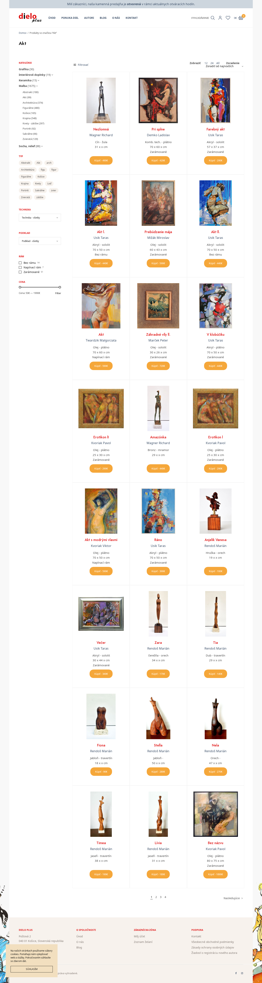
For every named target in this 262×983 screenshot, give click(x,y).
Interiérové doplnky (32, 75)
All (218, 63)
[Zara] (158, 613)
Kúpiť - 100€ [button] (215, 571)
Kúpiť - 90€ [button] (101, 771)
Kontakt (132, 18)
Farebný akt (216, 129)
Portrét (27, 128)
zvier (53, 190)
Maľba (23, 86)
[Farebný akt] (215, 100)
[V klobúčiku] (215, 305)
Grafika (24, 69)
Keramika (25, 80)
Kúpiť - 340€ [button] (101, 673)
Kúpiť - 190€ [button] (101, 874)
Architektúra (30, 102)
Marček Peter (158, 340)
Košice (26, 113)
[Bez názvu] (215, 814)
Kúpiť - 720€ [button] (158, 366)
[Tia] (215, 613)
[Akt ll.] (215, 203)
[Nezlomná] (101, 100)
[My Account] (220, 18)
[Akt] (101, 305)
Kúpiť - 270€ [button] (215, 771)
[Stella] (158, 716)
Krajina (26, 118)
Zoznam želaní (143, 942)
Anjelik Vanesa (216, 539)
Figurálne (28, 108)
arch (49, 162)
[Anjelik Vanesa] (215, 511)
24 (211, 63)
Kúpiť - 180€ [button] (158, 874)
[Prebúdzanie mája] (158, 203)
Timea (101, 842)
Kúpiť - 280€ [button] (158, 771)
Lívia (158, 842)
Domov (22, 33)
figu (43, 169)
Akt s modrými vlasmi (101, 539)
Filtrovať (82, 65)
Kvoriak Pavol (101, 443)
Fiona (101, 745)
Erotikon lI (101, 437)
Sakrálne (27, 133)
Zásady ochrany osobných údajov (212, 947)
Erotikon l (215, 437)
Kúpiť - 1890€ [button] (215, 874)
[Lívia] (158, 814)
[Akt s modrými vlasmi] (101, 511)
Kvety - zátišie (30, 123)
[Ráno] (158, 511)
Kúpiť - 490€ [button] (101, 160)
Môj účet (139, 936)
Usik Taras (215, 135)
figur (53, 169)
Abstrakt (27, 92)
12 (206, 63)
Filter (58, 293)
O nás (116, 18)
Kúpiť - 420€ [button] (158, 160)
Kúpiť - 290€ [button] (215, 160)
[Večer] (101, 613)
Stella (158, 745)
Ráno (158, 539)
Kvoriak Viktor (101, 546)
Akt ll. (215, 231)
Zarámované (32, 272)
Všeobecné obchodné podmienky (212, 942)
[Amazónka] (158, 408)
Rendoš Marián (215, 546)
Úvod (52, 18)
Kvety (38, 183)
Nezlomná (101, 129)
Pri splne (158, 129)
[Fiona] (101, 716)
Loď (49, 183)
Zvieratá (27, 139)
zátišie (39, 197)
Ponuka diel (69, 18)
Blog (103, 18)
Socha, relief (27, 146)
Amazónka (158, 437)
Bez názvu (215, 842)
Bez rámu (30, 263)
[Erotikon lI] (101, 408)
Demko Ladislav (158, 135)
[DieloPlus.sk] (30, 18)
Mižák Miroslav (158, 238)
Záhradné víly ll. (158, 334)
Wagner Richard (101, 135)
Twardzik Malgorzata (101, 340)
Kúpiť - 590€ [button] (158, 263)
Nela (215, 745)
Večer (101, 642)
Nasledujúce (232, 898)
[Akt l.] (101, 203)
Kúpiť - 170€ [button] (158, 673)
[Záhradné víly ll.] (158, 305)
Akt (24, 97)
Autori (89, 18)
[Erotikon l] (215, 408)
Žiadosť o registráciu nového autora (214, 953)
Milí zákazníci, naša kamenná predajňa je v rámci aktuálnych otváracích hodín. (131, 4)
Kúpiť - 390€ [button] (158, 571)
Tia (215, 642)
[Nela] (215, 716)
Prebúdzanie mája (158, 231)
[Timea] (101, 814)
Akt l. (101, 231)
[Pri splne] (158, 100)
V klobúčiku (215, 334)
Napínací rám (32, 267)
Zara (158, 642)
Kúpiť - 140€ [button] (215, 673)
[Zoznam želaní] (228, 18)
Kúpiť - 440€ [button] (101, 263)
